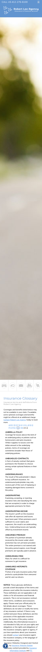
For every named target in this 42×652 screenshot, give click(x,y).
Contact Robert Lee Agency (15, 420)
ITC (31, 650)
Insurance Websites (12, 643)
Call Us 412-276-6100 (15, 2)
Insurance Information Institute (23, 649)
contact (16, 635)
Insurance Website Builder (22, 645)
